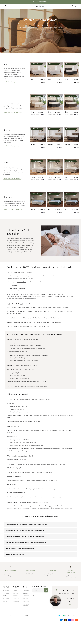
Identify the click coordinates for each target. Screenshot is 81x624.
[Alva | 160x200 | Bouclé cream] (54, 69)
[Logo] (40, 6)
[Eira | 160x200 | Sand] (38, 102)
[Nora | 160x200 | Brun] (71, 167)
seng (13, 343)
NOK (10, 615)
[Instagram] (33, 596)
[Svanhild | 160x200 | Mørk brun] (71, 199)
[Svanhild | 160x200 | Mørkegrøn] (54, 199)
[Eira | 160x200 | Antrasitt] (54, 102)
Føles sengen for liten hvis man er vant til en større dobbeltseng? (25, 530)
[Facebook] (37, 596)
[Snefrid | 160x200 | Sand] (38, 134)
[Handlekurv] (75, 6)
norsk (4, 615)
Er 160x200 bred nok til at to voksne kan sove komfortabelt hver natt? (27, 524)
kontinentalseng (21, 282)
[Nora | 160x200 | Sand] (38, 167)
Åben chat (71, 604)
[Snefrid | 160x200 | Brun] (54, 134)
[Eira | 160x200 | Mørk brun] (71, 102)
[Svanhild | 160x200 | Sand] (38, 199)
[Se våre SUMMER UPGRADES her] (40, 2)
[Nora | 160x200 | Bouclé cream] (54, 167)
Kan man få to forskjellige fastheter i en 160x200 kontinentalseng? (26, 542)
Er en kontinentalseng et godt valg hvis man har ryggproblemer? (25, 536)
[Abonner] (46, 590)
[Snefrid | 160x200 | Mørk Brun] (71, 134)
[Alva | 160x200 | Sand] (38, 69)
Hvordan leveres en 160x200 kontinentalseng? (20, 548)
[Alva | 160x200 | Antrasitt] (71, 69)
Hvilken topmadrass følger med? (15, 554)
